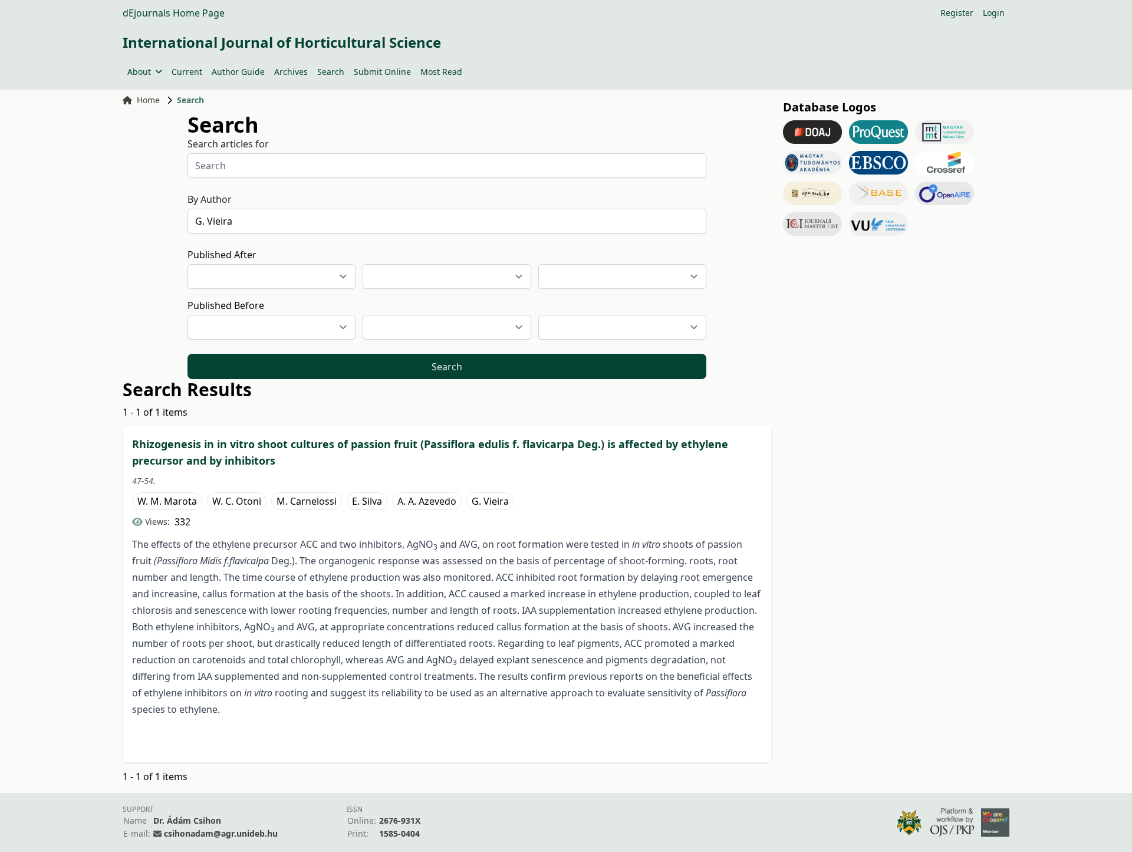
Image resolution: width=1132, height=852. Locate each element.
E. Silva (367, 501)
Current (187, 71)
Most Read (441, 71)
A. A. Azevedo (426, 501)
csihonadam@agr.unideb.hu (221, 833)
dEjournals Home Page (174, 12)
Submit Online (382, 71)
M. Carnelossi (307, 501)
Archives (291, 71)
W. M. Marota (167, 501)
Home (148, 100)
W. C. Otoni (236, 501)
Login (994, 12)
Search (330, 71)
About (139, 71)
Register (956, 12)
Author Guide (238, 71)
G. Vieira (490, 501)
